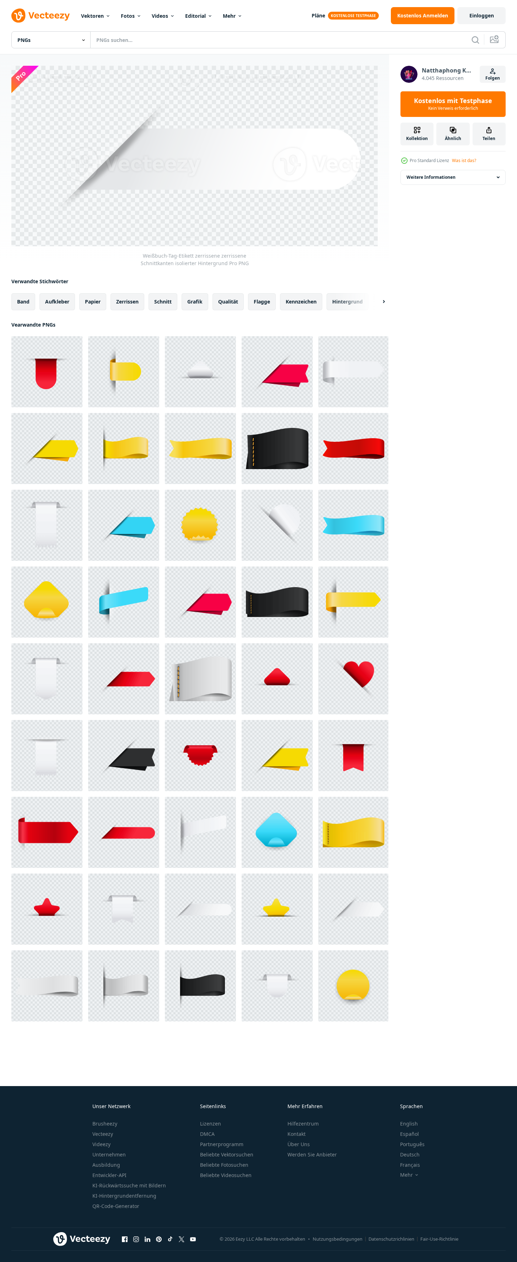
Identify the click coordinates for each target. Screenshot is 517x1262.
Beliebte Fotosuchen (224, 1164)
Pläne (318, 15)
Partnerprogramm (221, 1144)
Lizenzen (210, 1123)
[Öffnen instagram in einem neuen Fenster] (136, 1239)
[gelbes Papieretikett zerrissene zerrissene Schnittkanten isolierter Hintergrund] (123, 371)
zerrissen (127, 301)
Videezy (101, 1144)
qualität (228, 301)
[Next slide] (377, 301)
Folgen (492, 78)
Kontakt (296, 1134)
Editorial (195, 15)
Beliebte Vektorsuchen (226, 1154)
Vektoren (92, 15)
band (23, 301)
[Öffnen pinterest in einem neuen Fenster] (159, 1239)
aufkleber (57, 301)
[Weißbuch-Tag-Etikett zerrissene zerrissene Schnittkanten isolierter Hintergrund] (200, 371)
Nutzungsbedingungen (337, 1239)
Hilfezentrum (303, 1123)
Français (410, 1164)
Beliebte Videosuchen (226, 1175)
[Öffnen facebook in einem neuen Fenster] (125, 1239)
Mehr (229, 15)
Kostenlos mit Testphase (453, 104)
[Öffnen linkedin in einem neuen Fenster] (147, 1239)
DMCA (207, 1134)
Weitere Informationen (431, 177)
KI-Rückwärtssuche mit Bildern (129, 1185)
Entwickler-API (109, 1175)
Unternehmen (109, 1154)
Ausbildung (106, 1164)
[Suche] (475, 40)
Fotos (128, 15)
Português (412, 1144)
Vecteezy (102, 1134)
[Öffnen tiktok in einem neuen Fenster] (170, 1239)
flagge (262, 301)
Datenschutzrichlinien (391, 1239)
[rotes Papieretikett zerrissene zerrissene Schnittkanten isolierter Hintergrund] (46, 371)
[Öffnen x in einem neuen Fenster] (181, 1239)
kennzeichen (301, 301)
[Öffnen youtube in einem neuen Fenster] (193, 1239)
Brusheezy (104, 1123)
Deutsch (410, 1154)
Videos (160, 15)
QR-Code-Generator (115, 1206)
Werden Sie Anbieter (312, 1154)
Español (409, 1134)
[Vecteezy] (40, 16)
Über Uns (298, 1144)
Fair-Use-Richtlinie (439, 1239)
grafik (195, 301)
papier (93, 301)
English (409, 1123)
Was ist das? (464, 160)
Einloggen (481, 15)
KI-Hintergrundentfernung (124, 1195)
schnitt (163, 301)
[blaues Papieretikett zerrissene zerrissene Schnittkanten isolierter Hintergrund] (123, 525)
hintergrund (347, 301)
